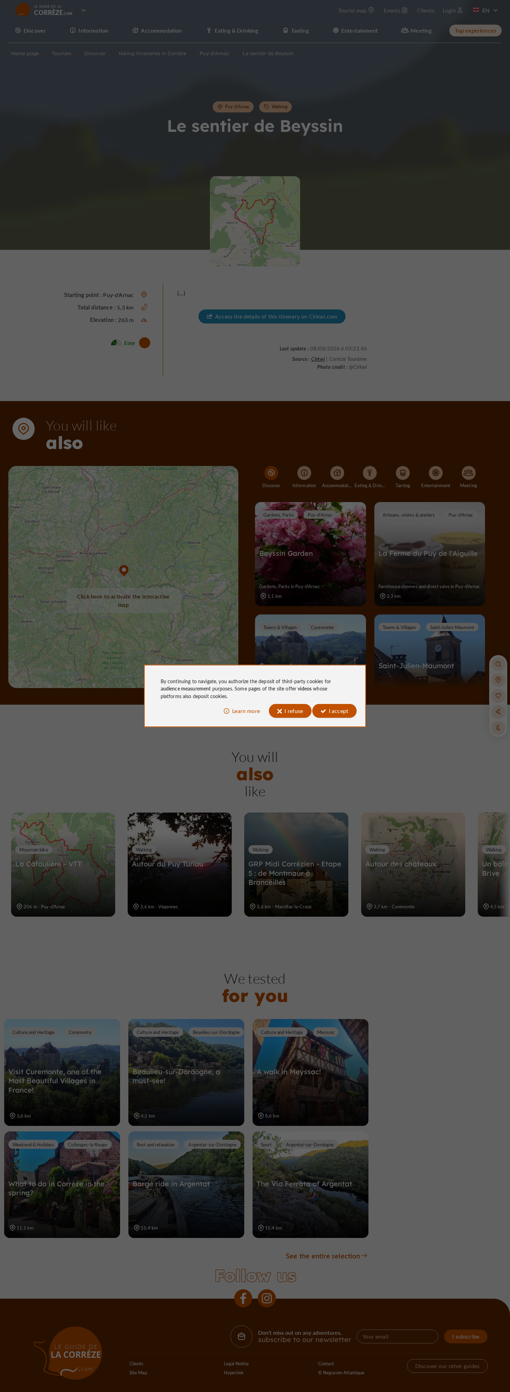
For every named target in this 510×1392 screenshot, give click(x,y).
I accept (338, 710)
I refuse (293, 710)
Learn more (246, 710)
